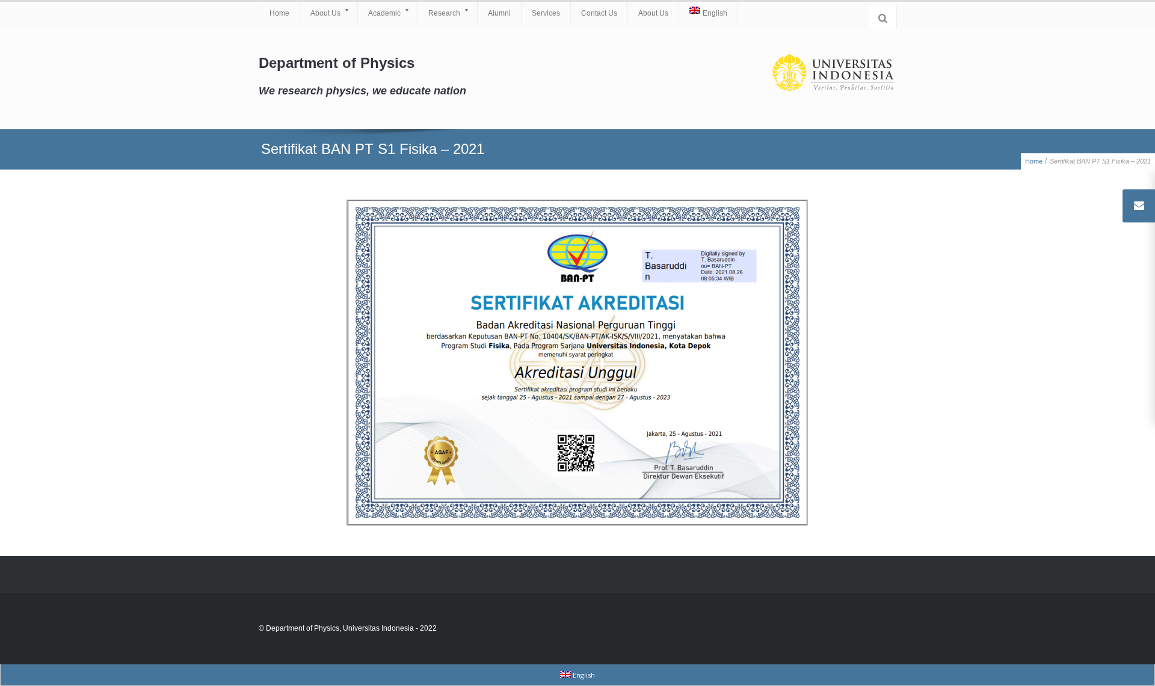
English (715, 13)
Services (546, 13)
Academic (384, 13)
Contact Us (599, 13)
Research (444, 13)
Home (279, 13)
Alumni (499, 13)
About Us (325, 13)
